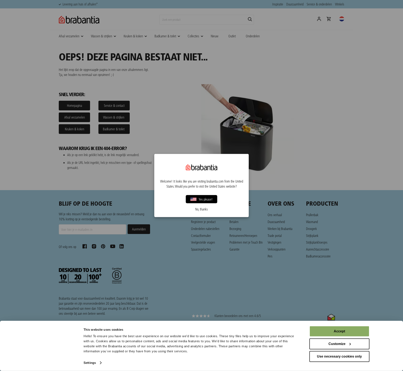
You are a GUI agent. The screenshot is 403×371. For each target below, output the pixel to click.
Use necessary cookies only (339, 356)
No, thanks (201, 209)
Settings (90, 362)
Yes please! (206, 199)
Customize (336, 344)
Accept (339, 331)
